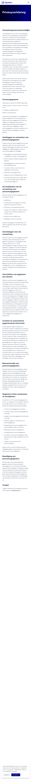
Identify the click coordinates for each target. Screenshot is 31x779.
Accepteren (16, 774)
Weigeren (6, 774)
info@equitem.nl (16, 490)
